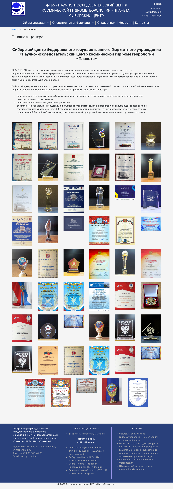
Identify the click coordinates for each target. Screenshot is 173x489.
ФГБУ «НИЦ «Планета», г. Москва (87, 433)
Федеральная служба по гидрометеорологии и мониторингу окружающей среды (138, 436)
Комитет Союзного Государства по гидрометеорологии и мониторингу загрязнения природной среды (138, 453)
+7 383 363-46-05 (152, 15)
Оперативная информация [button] (72, 22)
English (158, 3)
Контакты (142, 22)
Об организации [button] (34, 22)
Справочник (106, 22)
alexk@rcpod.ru (153, 12)
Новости (125, 22)
